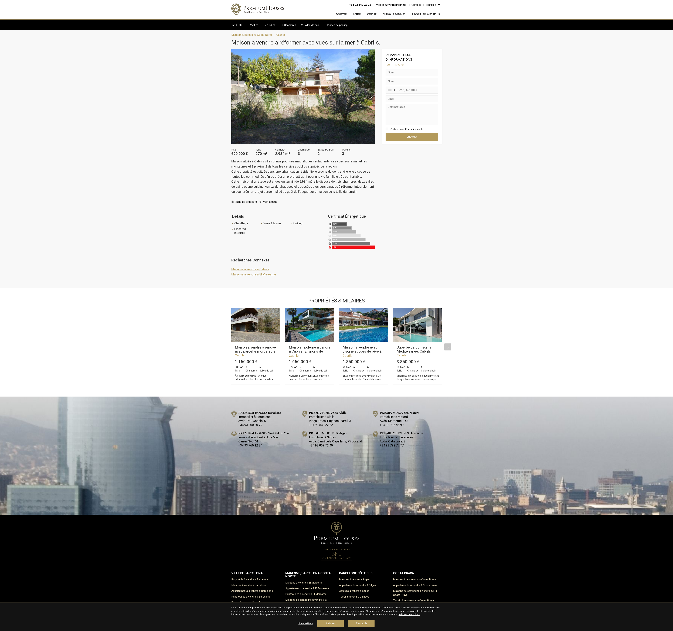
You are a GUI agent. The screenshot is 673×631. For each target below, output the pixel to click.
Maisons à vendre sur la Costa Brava (414, 579)
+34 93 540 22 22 (360, 5)
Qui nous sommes (394, 14)
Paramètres (305, 623)
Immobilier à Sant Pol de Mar (258, 437)
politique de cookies (409, 614)
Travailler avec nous (426, 14)
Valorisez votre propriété (391, 5)
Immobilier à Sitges (322, 437)
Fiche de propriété (246, 202)
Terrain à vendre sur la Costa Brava (413, 600)
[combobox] (392, 90)
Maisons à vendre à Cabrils (250, 269)
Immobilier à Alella (322, 417)
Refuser (330, 623)
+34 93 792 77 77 (392, 445)
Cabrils (280, 35)
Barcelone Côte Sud (355, 573)
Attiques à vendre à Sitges (354, 591)
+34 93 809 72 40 (321, 445)
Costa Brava (403, 573)
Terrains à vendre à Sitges (354, 597)
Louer (357, 14)
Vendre (371, 14)
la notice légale (415, 129)
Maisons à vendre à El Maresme (253, 274)
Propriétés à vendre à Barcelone (249, 579)
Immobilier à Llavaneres (396, 437)
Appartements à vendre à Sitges (357, 585)
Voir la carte (270, 202)
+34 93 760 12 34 (250, 445)
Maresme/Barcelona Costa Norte (251, 35)
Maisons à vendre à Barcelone (248, 585)
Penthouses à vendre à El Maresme (306, 594)
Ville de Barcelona (247, 573)
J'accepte (361, 623)
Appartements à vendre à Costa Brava (415, 585)
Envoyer (412, 137)
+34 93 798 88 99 (392, 425)
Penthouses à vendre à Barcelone (250, 597)
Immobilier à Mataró (394, 417)
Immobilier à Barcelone (254, 417)
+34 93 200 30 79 (250, 425)
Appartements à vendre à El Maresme (307, 588)
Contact (416, 5)
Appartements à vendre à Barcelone (252, 591)
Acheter (341, 14)
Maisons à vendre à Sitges (354, 579)
